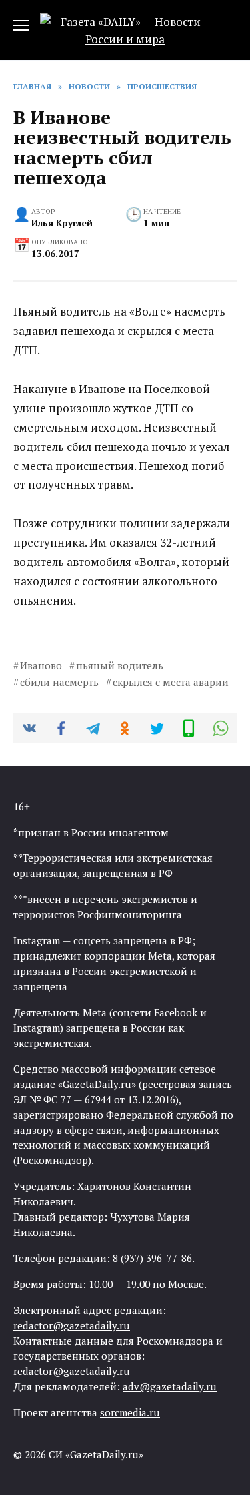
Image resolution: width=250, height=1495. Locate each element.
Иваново (41, 665)
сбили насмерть (59, 682)
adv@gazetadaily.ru (170, 1386)
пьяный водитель (119, 665)
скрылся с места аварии (171, 682)
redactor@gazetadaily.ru (71, 1325)
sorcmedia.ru (130, 1412)
